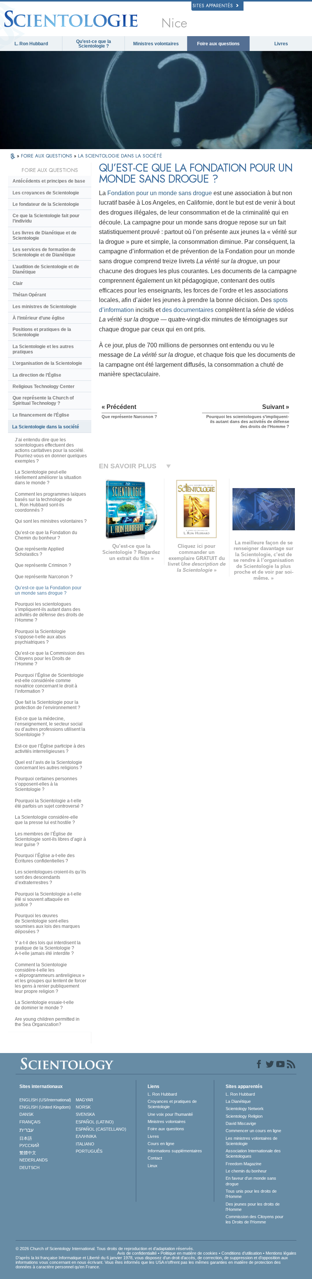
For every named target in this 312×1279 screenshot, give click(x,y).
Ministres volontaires (156, 43)
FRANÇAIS (29, 1122)
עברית (26, 1130)
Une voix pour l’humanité (170, 1114)
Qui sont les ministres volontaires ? (51, 521)
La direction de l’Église (37, 375)
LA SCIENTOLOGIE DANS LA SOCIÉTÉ (120, 155)
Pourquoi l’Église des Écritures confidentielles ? (45, 858)
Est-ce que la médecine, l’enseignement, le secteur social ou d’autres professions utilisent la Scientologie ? (50, 726)
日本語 (25, 1138)
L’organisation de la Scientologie (47, 363)
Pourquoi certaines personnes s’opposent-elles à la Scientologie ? (46, 784)
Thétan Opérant (29, 294)
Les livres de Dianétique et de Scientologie (44, 235)
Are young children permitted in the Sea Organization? (47, 1022)
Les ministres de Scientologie (44, 306)
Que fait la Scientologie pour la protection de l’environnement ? (47, 705)
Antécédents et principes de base (49, 181)
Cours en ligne (161, 1143)
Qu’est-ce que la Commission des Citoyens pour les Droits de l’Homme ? (49, 659)
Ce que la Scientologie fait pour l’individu (46, 218)
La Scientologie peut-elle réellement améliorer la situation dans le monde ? (48, 477)
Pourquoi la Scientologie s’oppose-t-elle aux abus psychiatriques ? (40, 637)
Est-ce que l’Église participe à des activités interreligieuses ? (50, 748)
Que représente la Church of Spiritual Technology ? (43, 400)
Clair (18, 283)
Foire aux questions (218, 43)
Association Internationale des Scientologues (253, 1153)
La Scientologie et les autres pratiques (43, 349)
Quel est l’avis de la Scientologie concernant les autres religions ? (48, 765)
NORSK (83, 1107)
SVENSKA (85, 1114)
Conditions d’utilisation (241, 1253)
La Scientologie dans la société (45, 427)
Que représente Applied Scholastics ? (39, 551)
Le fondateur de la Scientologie (46, 204)
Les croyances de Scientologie (46, 193)
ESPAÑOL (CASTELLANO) (101, 1129)
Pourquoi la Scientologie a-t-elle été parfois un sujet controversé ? (49, 803)
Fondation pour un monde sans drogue (159, 193)
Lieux (153, 1165)
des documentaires (187, 310)
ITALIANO (85, 1144)
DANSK (26, 1114)
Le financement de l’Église (41, 415)
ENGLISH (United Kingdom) (45, 1107)
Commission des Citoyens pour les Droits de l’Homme (254, 1219)
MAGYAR (84, 1100)
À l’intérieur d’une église (39, 318)
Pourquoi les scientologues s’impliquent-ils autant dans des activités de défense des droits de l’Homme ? (49, 612)
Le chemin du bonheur (246, 1171)
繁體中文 (27, 1152)
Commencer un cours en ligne (253, 1130)
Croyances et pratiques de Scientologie (172, 1104)
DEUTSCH (29, 1167)
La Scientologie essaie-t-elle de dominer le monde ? (44, 1005)
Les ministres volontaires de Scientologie (251, 1141)
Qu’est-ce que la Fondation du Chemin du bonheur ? (46, 535)
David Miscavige (241, 1123)
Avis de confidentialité (137, 1253)
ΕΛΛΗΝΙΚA (86, 1136)
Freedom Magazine (243, 1163)
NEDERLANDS (33, 1160)
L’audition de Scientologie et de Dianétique (46, 269)
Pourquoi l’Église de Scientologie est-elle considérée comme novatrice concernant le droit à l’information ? (49, 683)
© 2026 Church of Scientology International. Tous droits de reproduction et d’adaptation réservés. (105, 1248)
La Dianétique (238, 1101)
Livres (281, 43)
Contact (155, 1158)
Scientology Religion (244, 1116)
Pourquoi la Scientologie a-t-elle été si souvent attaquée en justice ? (48, 899)
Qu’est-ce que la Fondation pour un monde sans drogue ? (48, 590)
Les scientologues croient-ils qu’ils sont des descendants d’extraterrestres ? (50, 877)
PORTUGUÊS (89, 1151)
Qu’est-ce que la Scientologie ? (93, 44)
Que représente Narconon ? (44, 576)
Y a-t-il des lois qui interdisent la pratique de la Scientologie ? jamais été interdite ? (48, 948)
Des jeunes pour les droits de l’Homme (253, 1207)
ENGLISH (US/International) (45, 1100)
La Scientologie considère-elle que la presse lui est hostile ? (46, 819)
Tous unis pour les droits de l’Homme (251, 1194)
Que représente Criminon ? (43, 565)
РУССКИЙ (29, 1145)
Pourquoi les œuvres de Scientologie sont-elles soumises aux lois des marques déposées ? (47, 923)
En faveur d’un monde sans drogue (251, 1181)
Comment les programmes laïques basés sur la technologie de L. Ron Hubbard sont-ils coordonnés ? (50, 502)
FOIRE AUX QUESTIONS (47, 155)
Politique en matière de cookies (189, 1253)
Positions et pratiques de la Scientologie (42, 332)
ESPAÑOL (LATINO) (95, 1122)
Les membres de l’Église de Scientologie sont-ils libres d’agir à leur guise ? (50, 839)
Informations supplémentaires (175, 1151)
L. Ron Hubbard (31, 43)
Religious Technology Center (44, 386)
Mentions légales (281, 1253)
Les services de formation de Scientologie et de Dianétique (44, 252)
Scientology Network (245, 1108)
